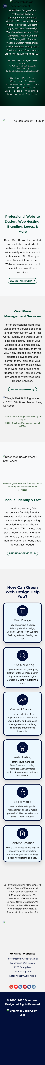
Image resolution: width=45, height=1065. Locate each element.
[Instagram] (34, 987)
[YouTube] (16, 987)
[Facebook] (29, 987)
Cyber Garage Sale (22, 971)
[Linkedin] (20, 987)
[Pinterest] (25, 987)
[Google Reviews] (11, 987)
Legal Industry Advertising (22, 976)
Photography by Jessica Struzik (22, 959)
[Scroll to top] (41, 1054)
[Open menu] (5, 6)
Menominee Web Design (22, 963)
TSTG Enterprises (22, 967)
